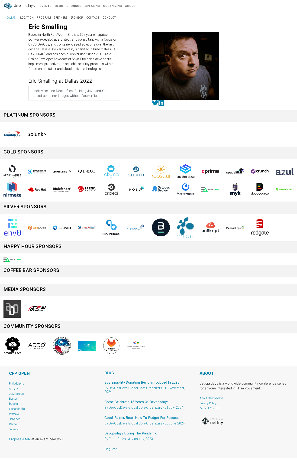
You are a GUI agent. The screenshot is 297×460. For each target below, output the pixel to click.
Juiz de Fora (17, 393)
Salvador (14, 419)
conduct (109, 17)
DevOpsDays (24, 5)
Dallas (10, 17)
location (27, 17)
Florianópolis (17, 409)
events (46, 6)
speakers (60, 17)
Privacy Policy (208, 403)
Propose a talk (19, 439)
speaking (92, 6)
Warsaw (14, 414)
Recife (13, 424)
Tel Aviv (14, 429)
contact (92, 17)
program (44, 17)
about (130, 6)
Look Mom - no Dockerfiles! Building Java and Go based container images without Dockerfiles (69, 93)
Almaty (13, 388)
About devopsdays (211, 398)
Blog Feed (110, 449)
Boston (13, 398)
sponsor (73, 6)
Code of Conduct (210, 408)
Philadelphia (17, 383)
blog (59, 6)
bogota (13, 403)
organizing (112, 6)
